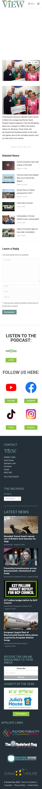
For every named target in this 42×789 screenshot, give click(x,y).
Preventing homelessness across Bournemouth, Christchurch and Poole (20, 571)
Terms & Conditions (29, 782)
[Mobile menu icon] (38, 3)
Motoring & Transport (20, 643)
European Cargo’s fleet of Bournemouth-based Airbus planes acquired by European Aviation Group (21, 636)
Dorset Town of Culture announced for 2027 (26, 192)
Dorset (19, 147)
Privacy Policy (19, 785)
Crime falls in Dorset (25, 203)
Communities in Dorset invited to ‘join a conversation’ (28, 217)
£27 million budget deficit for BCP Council (20, 601)
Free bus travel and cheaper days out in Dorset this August (28, 178)
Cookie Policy (33, 785)
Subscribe (21, 668)
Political (24, 606)
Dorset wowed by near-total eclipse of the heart (28, 163)
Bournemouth (8, 545)
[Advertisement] (21, 30)
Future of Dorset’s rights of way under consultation (27, 230)
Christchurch (17, 577)
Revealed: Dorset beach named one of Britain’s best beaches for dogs (20, 539)
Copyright (8, 785)
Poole (24, 577)
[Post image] (8, 165)
